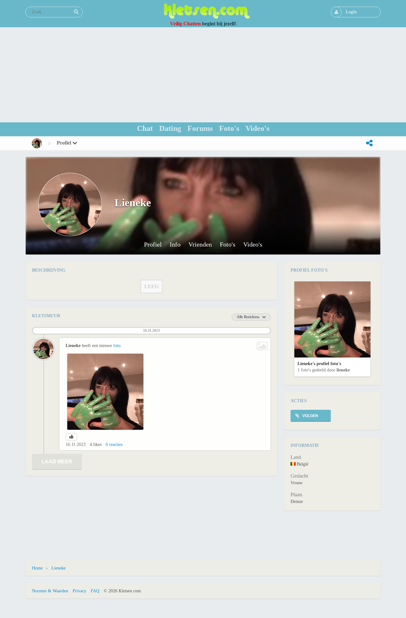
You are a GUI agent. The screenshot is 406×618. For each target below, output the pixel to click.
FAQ (95, 591)
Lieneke (343, 370)
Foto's (227, 244)
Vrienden (200, 244)
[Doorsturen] (369, 143)
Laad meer (57, 461)
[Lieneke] (37, 143)
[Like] (71, 437)
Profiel (64, 142)
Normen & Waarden (50, 591)
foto (117, 345)
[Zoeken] (76, 11)
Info (175, 244)
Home (37, 568)
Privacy (79, 591)
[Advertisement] (203, 74)
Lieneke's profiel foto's (319, 363)
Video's (252, 244)
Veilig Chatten (185, 23)
